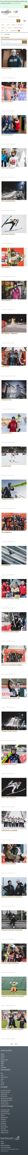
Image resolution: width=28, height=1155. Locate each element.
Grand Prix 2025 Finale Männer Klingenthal (12, 996)
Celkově (2, 1058)
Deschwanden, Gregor (5, 1110)
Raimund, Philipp (4, 1127)
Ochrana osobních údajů (15, 3)
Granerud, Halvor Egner (5, 1113)
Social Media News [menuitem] (14, 30)
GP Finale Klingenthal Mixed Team (10, 963)
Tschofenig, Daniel (4, 1130)
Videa (2, 1073)
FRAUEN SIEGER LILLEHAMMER (9, 830)
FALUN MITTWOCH (6, 466)
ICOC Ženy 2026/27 (5, 1104)
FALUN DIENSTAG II (6, 532)
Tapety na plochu (4, 1077)
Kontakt (2, 1141)
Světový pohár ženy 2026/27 (6, 1100)
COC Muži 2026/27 (4, 1102)
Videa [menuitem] (2, 30)
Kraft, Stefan (3, 1119)
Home (2, 34)
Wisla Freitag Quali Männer (8, 201)
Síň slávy (2, 1083)
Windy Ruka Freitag (6, 400)
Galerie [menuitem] (9, 27)
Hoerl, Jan (3, 1115)
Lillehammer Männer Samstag (9, 731)
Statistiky (2, 1061)
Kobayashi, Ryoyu (4, 1117)
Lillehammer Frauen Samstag (8, 764)
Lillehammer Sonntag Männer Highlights (11, 665)
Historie (2, 1065)
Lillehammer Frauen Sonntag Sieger (10, 698)
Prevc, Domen (3, 1125)
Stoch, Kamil (3, 1129)
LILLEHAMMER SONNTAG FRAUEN (10, 632)
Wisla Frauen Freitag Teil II (8, 168)
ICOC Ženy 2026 (4, 1096)
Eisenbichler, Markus (5, 1111)
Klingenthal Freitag (6, 68)
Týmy (2, 1081)
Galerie (2, 1075)
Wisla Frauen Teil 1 (6, 300)
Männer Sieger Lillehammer (8, 797)
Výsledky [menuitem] (13, 25)
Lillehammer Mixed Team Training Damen (11, 930)
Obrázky (2, 1143)
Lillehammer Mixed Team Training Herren (11, 897)
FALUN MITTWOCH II (6, 433)
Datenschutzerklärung (5, 1145)
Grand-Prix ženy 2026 (5, 1092)
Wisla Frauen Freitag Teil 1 (8, 234)
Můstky (2, 1063)
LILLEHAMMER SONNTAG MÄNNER (10, 598)
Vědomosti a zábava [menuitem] (18, 27)
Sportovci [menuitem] (3, 27)
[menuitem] (24, 20)
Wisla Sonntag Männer (7, 101)
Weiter (16, 1044)
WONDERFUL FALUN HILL (7, 499)
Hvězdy (2, 1084)
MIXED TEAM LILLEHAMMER (8, 864)
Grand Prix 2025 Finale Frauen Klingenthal (12, 1029)
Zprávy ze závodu (4, 1060)
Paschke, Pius (3, 1123)
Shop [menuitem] (7, 30)
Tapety (2, 1079)
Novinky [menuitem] (2, 25)
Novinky (2, 1054)
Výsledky (2, 1056)
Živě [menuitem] (8, 25)
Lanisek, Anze (3, 1121)
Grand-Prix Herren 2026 (5, 1090)
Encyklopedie (3, 1067)
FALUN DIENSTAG (5, 565)
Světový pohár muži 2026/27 (6, 1098)
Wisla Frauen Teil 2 (6, 267)
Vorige (12, 1044)
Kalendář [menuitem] (20, 25)
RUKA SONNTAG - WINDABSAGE (9, 333)
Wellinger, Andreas (4, 1132)
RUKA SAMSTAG (5, 367)
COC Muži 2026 (4, 1094)
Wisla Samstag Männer (7, 135)
